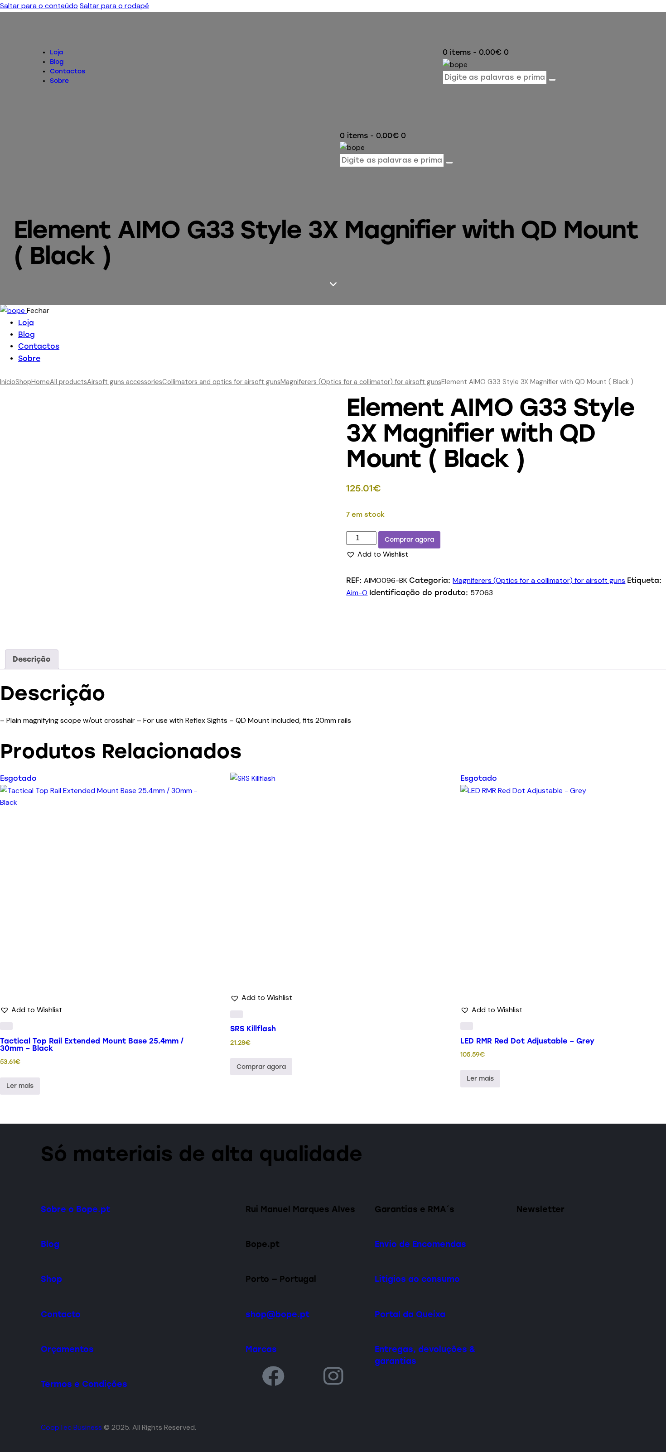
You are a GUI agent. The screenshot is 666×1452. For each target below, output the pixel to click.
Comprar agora (409, 539)
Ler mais (20, 1086)
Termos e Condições (84, 1384)
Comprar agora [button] (261, 1067)
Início (7, 381)
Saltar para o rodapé (114, 5)
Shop (23, 381)
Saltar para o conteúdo (39, 5)
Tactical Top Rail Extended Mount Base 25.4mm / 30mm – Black (91, 1045)
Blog (50, 1244)
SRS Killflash (253, 1028)
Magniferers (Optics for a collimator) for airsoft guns (360, 381)
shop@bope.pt (277, 1314)
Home (40, 381)
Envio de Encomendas (420, 1244)
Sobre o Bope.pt (75, 1209)
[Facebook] (273, 1375)
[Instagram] (333, 1375)
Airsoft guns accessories (124, 381)
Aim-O (356, 592)
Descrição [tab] (32, 659)
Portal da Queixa (410, 1314)
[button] (377, 554)
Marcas (261, 1349)
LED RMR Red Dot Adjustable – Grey (527, 1041)
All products (68, 381)
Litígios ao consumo (417, 1279)
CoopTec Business (71, 1427)
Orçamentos (67, 1349)
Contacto (61, 1314)
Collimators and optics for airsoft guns (221, 381)
